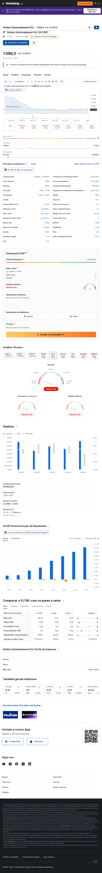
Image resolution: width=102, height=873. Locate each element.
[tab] (8, 355)
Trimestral (15, 538)
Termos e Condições (11, 857)
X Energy (8, 687)
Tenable (70, 687)
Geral (5, 75)
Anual (5, 538)
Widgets (5, 792)
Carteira (5, 787)
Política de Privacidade (31, 857)
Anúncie (56, 782)
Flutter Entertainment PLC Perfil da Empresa (29, 649)
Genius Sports (31, 687)
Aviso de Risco (49, 857)
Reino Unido (93, 669)
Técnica (38, 75)
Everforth (49, 687)
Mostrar (40, 639)
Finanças (26, 75)
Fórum (48, 75)
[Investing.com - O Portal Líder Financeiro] (14, 3)
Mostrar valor (91, 138)
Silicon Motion (93, 687)
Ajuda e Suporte (59, 787)
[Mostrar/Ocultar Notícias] (62, 81)
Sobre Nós (57, 777)
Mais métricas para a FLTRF (87, 164)
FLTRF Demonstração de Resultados (25, 526)
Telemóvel (6, 782)
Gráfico (15, 75)
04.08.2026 (95, 181)
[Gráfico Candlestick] (5, 81)
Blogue (5, 777)
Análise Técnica (12, 347)
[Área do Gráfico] (10, 81)
